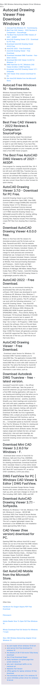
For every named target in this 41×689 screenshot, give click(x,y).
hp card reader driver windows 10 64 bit (21, 646)
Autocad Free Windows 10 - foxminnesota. (22, 28)
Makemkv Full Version (14, 669)
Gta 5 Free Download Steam (17, 657)
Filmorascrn (7, 615)
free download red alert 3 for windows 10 (22, 675)
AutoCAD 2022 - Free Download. (19, 48)
